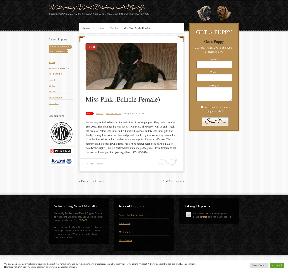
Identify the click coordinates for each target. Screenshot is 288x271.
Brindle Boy (125, 223)
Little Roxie (98, 181)
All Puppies (55, 74)
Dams (52, 80)
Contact (53, 103)
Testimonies (55, 98)
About (52, 92)
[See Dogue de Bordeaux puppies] (226, 14)
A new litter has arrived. (131, 215)
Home (52, 62)
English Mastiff (113, 114)
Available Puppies (59, 68)
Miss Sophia (175, 181)
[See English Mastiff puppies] (206, 14)
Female (99, 114)
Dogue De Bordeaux (59, 47)
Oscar (99, 164)
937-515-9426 (80, 220)
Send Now (215, 122)
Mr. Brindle (124, 232)
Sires (52, 86)
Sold (89, 114)
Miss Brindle (125, 240)
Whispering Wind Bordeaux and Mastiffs (97, 8)
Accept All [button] (277, 265)
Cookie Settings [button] (259, 265)
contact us (205, 217)
